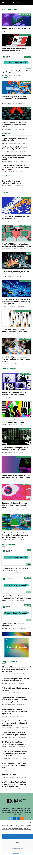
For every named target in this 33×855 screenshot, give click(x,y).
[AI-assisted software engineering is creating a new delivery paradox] (16, 436)
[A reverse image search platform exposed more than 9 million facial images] (16, 87)
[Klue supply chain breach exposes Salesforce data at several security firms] (16, 492)
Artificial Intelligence (25, 14)
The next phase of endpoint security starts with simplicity (15, 217)
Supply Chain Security (25, 484)
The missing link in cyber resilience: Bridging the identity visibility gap (15, 330)
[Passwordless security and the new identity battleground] (16, 557)
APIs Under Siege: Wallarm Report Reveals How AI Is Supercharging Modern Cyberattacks (14, 784)
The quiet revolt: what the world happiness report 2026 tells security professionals (15, 723)
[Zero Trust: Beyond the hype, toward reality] (16, 260)
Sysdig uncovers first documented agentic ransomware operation (14, 421)
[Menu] (3, 2)
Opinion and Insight (10, 9)
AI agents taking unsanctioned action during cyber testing (14, 140)
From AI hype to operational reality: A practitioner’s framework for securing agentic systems (16, 301)
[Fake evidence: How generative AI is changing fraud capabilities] (16, 40)
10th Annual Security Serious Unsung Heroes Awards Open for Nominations (14, 148)
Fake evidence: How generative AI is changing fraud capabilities (14, 49)
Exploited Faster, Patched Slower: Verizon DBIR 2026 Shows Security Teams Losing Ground (14, 699)
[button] (30, 822)
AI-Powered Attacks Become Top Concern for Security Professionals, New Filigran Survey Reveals (15, 535)
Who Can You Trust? (9, 775)
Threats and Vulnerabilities (24, 456)
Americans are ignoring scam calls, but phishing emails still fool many (16, 393)
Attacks (29, 108)
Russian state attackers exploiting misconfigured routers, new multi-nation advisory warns (15, 167)
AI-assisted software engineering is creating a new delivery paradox (15, 449)
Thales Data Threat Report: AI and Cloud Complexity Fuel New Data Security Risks (14, 753)
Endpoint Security (26, 198)
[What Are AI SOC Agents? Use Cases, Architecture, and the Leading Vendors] (16, 233)
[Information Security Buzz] (16, 2)
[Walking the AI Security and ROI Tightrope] (16, 20)
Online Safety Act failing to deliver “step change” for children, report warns (14, 711)
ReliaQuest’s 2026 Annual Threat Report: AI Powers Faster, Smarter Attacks (14, 765)
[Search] (30, 2)
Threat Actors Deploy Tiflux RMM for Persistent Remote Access (15, 679)
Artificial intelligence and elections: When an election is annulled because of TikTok (16, 359)
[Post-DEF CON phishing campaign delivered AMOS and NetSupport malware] (16, 113)
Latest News (6, 77)
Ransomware (27, 401)
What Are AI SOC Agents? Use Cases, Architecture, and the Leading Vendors (16, 245)
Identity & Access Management (23, 311)
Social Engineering (26, 373)
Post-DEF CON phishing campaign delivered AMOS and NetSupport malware (14, 124)
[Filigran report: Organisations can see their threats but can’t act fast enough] (16, 464)
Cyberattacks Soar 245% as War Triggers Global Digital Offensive (14, 733)
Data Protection (27, 82)
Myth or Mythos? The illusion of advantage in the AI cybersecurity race (16, 597)
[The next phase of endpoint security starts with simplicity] (16, 205)
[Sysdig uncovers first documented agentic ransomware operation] (16, 409)
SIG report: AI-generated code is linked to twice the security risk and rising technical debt (16, 669)
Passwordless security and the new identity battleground (15, 569)
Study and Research (9, 661)
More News (6, 133)
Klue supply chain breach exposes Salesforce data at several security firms (14, 505)
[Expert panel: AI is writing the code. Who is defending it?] (16, 62)
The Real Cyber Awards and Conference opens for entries (11, 182)
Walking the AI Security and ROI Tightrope (16, 28)
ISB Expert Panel (8, 544)
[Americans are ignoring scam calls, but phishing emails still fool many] (16, 381)
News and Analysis (9, 369)
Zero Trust (28, 253)
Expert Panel (28, 57)
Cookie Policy (16, 853)
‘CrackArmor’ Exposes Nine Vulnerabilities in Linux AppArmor (14, 743)
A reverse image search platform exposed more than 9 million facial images (14, 98)
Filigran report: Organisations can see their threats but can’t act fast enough (16, 476)
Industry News (7, 176)
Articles (5, 193)
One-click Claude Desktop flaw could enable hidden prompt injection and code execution (16, 157)
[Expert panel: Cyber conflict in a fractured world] (16, 612)
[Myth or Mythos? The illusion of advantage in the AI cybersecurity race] (16, 585)
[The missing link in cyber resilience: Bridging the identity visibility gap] (16, 318)
